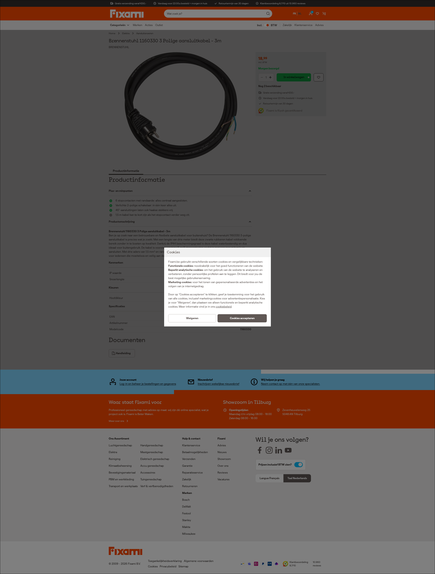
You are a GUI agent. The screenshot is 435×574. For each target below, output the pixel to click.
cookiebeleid (224, 306)
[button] (242, 318)
